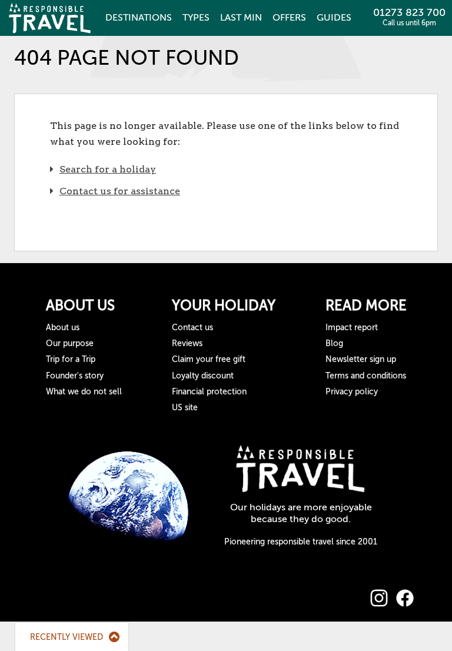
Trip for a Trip (70, 359)
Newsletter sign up (360, 359)
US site (185, 407)
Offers (289, 17)
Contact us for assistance (119, 191)
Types (196, 17)
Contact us (192, 327)
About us (62, 327)
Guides (334, 17)
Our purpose (70, 343)
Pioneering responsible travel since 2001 (300, 541)
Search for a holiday (107, 169)
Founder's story (75, 375)
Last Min (241, 17)
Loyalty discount (203, 375)
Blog (334, 343)
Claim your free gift (208, 359)
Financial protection (209, 391)
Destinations (138, 17)
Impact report (351, 327)
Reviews (187, 343)
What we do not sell (84, 391)
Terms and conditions (365, 375)
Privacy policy (351, 391)
